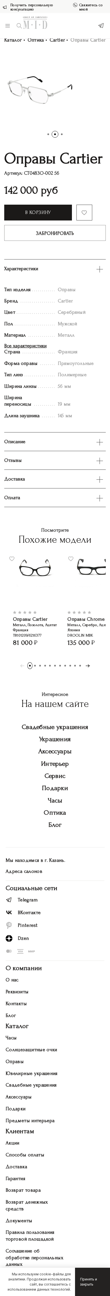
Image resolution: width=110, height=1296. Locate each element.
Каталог (13, 40)
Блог (55, 824)
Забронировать (55, 233)
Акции (12, 1143)
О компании (24, 968)
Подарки (55, 788)
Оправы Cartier (30, 619)
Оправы (15, 1061)
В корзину (38, 212)
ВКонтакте (29, 912)
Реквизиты (17, 991)
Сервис (55, 776)
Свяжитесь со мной (91, 7)
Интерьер (55, 763)
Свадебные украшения (55, 727)
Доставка (16, 1166)
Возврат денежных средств (27, 1205)
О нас (12, 980)
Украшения (55, 739)
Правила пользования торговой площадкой (30, 1236)
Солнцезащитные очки (31, 1049)
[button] (48, 134)
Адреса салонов (24, 871)
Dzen (23, 938)
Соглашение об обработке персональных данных (34, 1257)
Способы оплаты (25, 1154)
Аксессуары (55, 751)
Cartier (57, 40)
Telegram (28, 900)
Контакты (16, 1003)
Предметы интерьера (30, 1120)
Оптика (36, 40)
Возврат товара (23, 1190)
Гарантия (15, 1178)
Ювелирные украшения (32, 1073)
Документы (19, 1220)
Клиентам (20, 1131)
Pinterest (28, 925)
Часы (55, 800)
